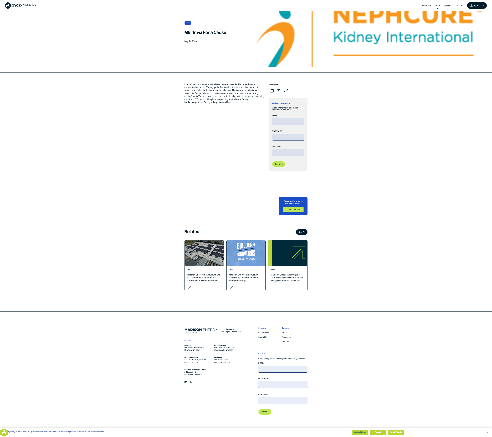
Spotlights (448, 5)
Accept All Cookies (396, 432)
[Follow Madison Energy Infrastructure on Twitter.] (190, 382)
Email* (275, 115)
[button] (426, 5)
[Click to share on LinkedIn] (271, 90)
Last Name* (277, 147)
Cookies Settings (360, 432)
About (459, 5)
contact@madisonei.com (231, 332)
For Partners (263, 333)
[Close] (488, 432)
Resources (286, 337)
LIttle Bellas (195, 93)
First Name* (277, 131)
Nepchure (198, 102)
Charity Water (197, 96)
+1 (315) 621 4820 (227, 329)
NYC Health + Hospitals (205, 99)
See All (302, 232)
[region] (246, 432)
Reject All (378, 432)
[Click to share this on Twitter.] (278, 90)
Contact (285, 341)
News (437, 5)
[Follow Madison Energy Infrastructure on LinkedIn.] (185, 382)
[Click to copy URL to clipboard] (286, 90)
